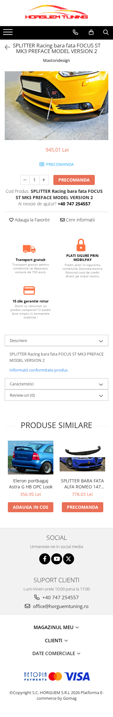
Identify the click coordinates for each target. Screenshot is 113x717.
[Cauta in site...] (106, 32)
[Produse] (8, 34)
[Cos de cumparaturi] (91, 32)
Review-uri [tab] (22, 395)
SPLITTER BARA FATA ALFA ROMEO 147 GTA (82, 484)
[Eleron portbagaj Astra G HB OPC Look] (30, 458)
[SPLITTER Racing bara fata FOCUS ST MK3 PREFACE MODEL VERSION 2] (56, 105)
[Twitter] (68, 558)
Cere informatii (80, 220)
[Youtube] (56, 558)
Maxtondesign (56, 60)
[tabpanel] (56, 105)
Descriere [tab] (18, 340)
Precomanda (74, 180)
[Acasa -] (56, 13)
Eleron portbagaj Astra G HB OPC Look (30, 484)
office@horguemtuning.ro (60, 606)
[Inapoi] (4, 47)
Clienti (54, 640)
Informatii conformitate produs (38, 370)
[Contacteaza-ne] (75, 32)
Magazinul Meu (54, 627)
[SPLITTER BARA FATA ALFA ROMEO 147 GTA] (82, 457)
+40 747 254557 (60, 597)
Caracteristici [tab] (22, 384)
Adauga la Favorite (31, 220)
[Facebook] (44, 558)
